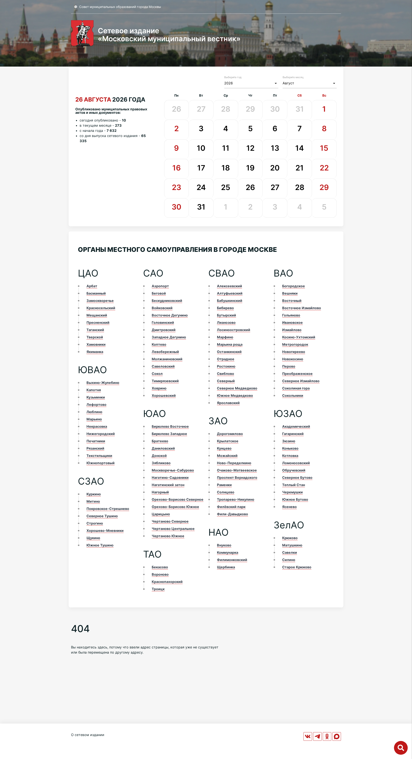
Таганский (95, 330)
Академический (296, 426)
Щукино (93, 538)
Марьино (94, 419)
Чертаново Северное (170, 521)
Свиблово (225, 373)
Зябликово (161, 463)
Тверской (94, 337)
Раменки (224, 485)
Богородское (293, 286)
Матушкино (292, 545)
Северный (226, 381)
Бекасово (160, 567)
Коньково (290, 448)
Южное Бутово (295, 499)
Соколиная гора (296, 388)
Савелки (289, 552)
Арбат (91, 286)
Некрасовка (96, 426)
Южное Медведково (235, 395)
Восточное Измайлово (301, 308)
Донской (159, 455)
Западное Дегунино (169, 337)
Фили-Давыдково (232, 514)
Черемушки (292, 492)
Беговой (159, 293)
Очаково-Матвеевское (237, 470)
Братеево (160, 441)
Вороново (160, 574)
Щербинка (226, 567)
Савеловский (163, 366)
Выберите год (232, 77)
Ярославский (228, 403)
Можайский (227, 455)
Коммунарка (227, 552)
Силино (288, 560)
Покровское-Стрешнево (107, 509)
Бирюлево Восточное (170, 426)
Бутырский (226, 315)
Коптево (159, 344)
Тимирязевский (165, 381)
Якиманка (94, 352)
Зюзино (288, 441)
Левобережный (165, 352)
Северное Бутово (297, 477)
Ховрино (159, 388)
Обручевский (293, 470)
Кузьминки (95, 397)
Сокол (157, 373)
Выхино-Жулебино (102, 382)
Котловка (290, 455)
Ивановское (292, 322)
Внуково (224, 545)
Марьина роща (229, 344)
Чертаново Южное (168, 536)
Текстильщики (99, 455)
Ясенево (289, 507)
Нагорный (160, 492)
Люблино (94, 412)
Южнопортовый (100, 463)
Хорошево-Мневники (105, 530)
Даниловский (163, 448)
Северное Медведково (237, 388)
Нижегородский (100, 434)
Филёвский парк (231, 507)
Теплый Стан (293, 485)
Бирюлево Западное (169, 434)
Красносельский (100, 308)
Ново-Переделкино (234, 463)
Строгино (94, 523)
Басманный (96, 293)
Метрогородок (295, 344)
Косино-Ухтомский (298, 337)
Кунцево (224, 448)
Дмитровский (164, 330)
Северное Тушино (102, 516)
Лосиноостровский (233, 330)
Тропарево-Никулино (235, 499)
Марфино (225, 337)
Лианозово (226, 322)
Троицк (158, 589)
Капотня (93, 390)
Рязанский (95, 448)
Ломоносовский (296, 463)
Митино (93, 501)
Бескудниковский (167, 300)
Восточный (291, 300)
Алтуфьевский (229, 293)
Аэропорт (160, 286)
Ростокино (226, 366)
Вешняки (290, 293)
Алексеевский (229, 286)
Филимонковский (232, 560)
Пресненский (97, 322)
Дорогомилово (230, 434)
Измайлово (291, 330)
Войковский (162, 308)
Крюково (290, 538)
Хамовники (96, 344)
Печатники (95, 441)
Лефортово (96, 404)
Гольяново (291, 315)
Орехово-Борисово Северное (177, 499)
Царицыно (161, 514)
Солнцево (225, 492)
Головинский (163, 322)
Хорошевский (164, 395)
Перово (288, 366)
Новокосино (292, 359)
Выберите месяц (293, 77)
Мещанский (96, 315)
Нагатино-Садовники (170, 477)
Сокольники (292, 395)
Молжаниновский (167, 359)
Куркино (93, 494)
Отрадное (225, 359)
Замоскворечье (100, 300)
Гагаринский (293, 434)
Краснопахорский (167, 582)
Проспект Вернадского (237, 477)
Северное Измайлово (301, 381)
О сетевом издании (87, 735)
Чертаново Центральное (173, 528)
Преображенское (297, 373)
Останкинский (229, 352)
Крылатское (227, 441)
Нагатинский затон (168, 485)
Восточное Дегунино (170, 315)
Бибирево (225, 308)
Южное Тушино (100, 545)
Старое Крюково (296, 567)
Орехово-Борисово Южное (175, 507)
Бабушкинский (229, 300)
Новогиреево (293, 352)
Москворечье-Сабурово (173, 470)
